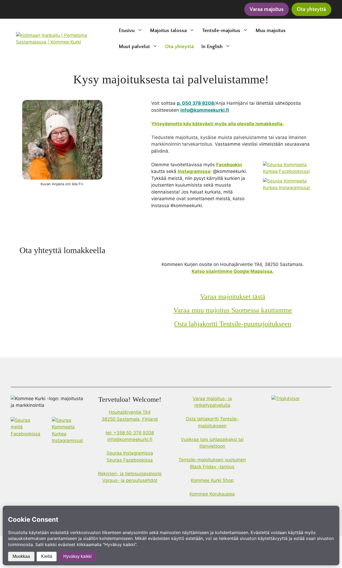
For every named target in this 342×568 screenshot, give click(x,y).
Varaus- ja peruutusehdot (129, 480)
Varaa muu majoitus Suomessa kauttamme (232, 310)
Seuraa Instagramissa (130, 453)
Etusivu (127, 30)
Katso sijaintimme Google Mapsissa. (233, 271)
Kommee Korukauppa (212, 494)
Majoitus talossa (168, 30)
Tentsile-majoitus (221, 30)
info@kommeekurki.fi (129, 439)
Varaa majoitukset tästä (232, 296)
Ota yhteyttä (179, 46)
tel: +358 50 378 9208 (130, 432)
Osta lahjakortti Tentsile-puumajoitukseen (232, 324)
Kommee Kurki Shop (212, 480)
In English (212, 46)
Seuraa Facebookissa (130, 460)
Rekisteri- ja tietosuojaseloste (130, 473)
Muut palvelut (134, 46)
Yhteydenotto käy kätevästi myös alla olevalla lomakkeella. (217, 123)
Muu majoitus (270, 30)
